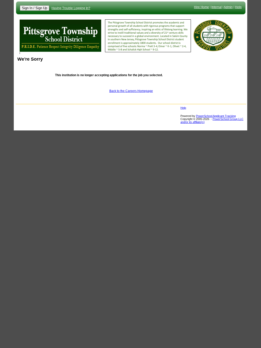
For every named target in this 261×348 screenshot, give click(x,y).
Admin (228, 7)
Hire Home (201, 7)
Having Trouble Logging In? (70, 8)
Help (238, 7)
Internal (216, 7)
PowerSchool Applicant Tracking (216, 115)
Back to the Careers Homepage (131, 91)
